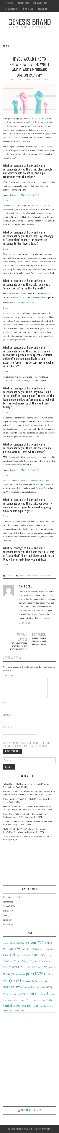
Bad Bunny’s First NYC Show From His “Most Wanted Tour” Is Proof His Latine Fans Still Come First (29, 793)
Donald (51, 949)
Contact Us (42, 9)
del (16, 948)
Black (30, 575)
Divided (36, 575)
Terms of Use (27, 9)
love (38, 961)
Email (7, 714)
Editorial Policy (40, 3)
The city (48, 146)
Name (7, 702)
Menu (6, 46)
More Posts (25, 623)
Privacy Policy (11, 9)
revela (39, 987)
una (47, 1000)
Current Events (31, 1110)
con (38, 942)
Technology (8, 924)
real (43, 981)
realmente (12, 986)
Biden (7, 943)
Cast (25, 942)
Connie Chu (28, 79)
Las (13, 961)
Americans (23, 575)
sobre (38, 993)
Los (26, 960)
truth (37, 1000)
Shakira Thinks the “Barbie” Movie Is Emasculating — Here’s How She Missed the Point (26, 830)
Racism (43, 575)
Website (7, 726)
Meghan (17, 966)
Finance (6, 901)
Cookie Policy (23, 3)
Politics (10, 575)
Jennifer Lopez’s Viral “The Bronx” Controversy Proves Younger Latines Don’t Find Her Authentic (27, 808)
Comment (9, 675)
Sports (5, 919)
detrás (41, 949)
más (51, 967)
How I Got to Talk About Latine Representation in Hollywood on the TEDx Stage (24, 815)
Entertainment (9, 897)
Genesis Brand (29, 21)
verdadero (46, 1005)
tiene (12, 1000)
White (49, 575)
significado (18, 993)
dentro (30, 949)
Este (20, 955)
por (35, 973)
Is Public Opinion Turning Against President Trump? (40, 641)
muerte (42, 967)
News (5, 906)
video (8, 1010)
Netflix (10, 974)
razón (31, 981)
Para (21, 974)
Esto (27, 955)
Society (6, 915)
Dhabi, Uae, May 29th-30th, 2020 (24, 195)
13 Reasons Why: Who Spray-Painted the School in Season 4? (18, 646)
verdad (11, 1005)
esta (9, 954)
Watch (19, 1010)
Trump (25, 1000)
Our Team (9, 3)
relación (27, 986)
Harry (38, 954)
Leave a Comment (42, 79)
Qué (16, 980)
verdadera (29, 1005)
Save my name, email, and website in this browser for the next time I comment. (26, 744)
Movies (32, 967)
